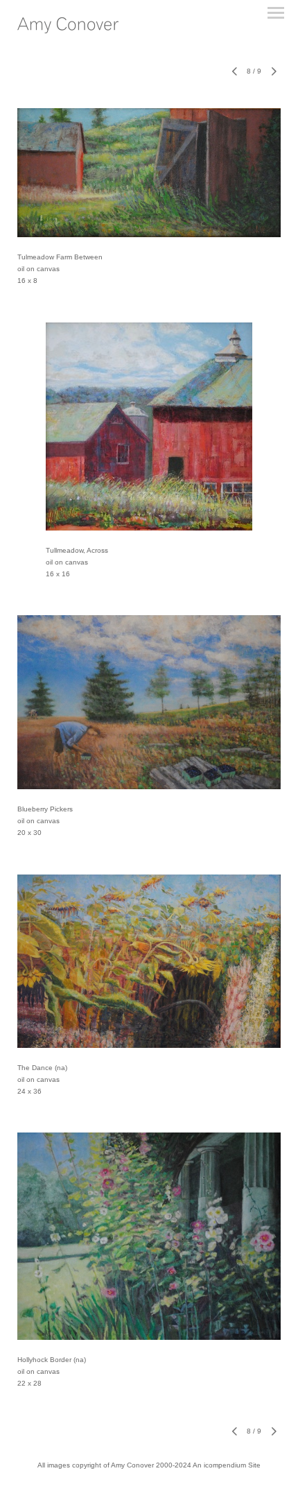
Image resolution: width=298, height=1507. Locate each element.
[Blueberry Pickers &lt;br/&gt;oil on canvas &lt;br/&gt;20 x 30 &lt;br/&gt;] (149, 702)
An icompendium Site (227, 1465)
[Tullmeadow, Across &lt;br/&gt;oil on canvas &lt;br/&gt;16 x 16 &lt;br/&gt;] (149, 426)
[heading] (68, 27)
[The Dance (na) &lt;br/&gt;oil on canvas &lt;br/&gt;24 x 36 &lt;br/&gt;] (149, 961)
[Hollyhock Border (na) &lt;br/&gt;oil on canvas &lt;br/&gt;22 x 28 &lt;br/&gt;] (149, 1236)
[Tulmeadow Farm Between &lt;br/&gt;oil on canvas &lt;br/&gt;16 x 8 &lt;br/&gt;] (149, 172)
